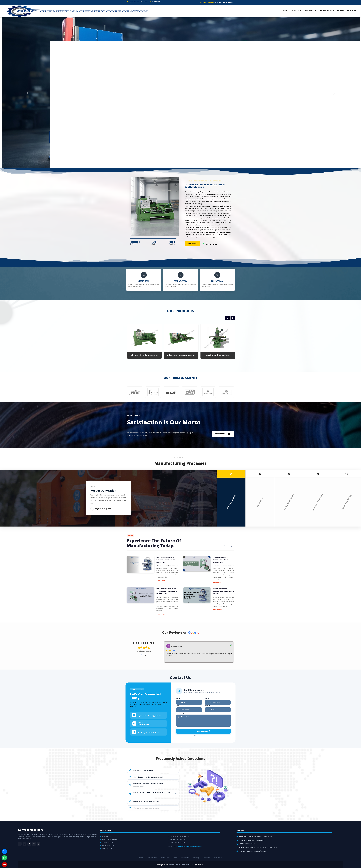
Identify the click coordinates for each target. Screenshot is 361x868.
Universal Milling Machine (217, 355)
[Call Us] (4, 851)
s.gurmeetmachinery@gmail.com (138, 2)
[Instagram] (38, 844)
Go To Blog (226, 546)
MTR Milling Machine (180, 355)
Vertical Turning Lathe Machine (179, 836)
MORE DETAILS (220, 434)
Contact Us (351, 10)
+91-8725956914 (261, 847)
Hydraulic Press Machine (177, 839)
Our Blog (340, 10)
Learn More (192, 243)
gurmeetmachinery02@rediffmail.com (254, 851)
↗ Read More (160, 580)
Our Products (310, 10)
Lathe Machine (106, 836)
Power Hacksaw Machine (109, 839)
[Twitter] (29, 844)
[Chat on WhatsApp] (4, 857)
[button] (27, 92)
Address (207, 705)
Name (178, 698)
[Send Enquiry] (4, 864)
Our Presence (185, 857)
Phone (207, 698)
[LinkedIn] (24, 844)
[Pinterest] (34, 844)
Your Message (180, 712)
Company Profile (296, 10)
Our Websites (218, 857)
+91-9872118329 (272, 847)
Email (177, 705)
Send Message (202, 731)
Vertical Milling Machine (144, 355)
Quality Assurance (327, 10)
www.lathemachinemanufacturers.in (190, 846)
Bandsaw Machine (107, 842)
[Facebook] (20, 844)
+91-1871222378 (249, 843)
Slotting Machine (107, 848)
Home (285, 10)
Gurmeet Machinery (30, 829)
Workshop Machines (108, 845)
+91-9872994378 (155, 2)
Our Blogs (196, 857)
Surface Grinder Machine (177, 842)
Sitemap (175, 857)
